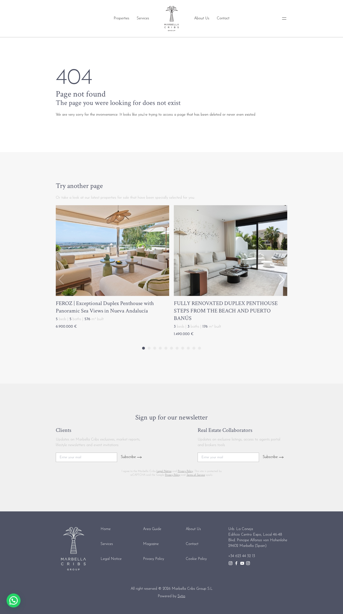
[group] (112, 268)
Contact (223, 18)
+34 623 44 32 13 (241, 556)
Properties (121, 18)
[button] (282, 279)
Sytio (181, 596)
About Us (201, 18)
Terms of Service (195, 475)
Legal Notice (164, 471)
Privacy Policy (185, 471)
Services (143, 18)
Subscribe (129, 457)
